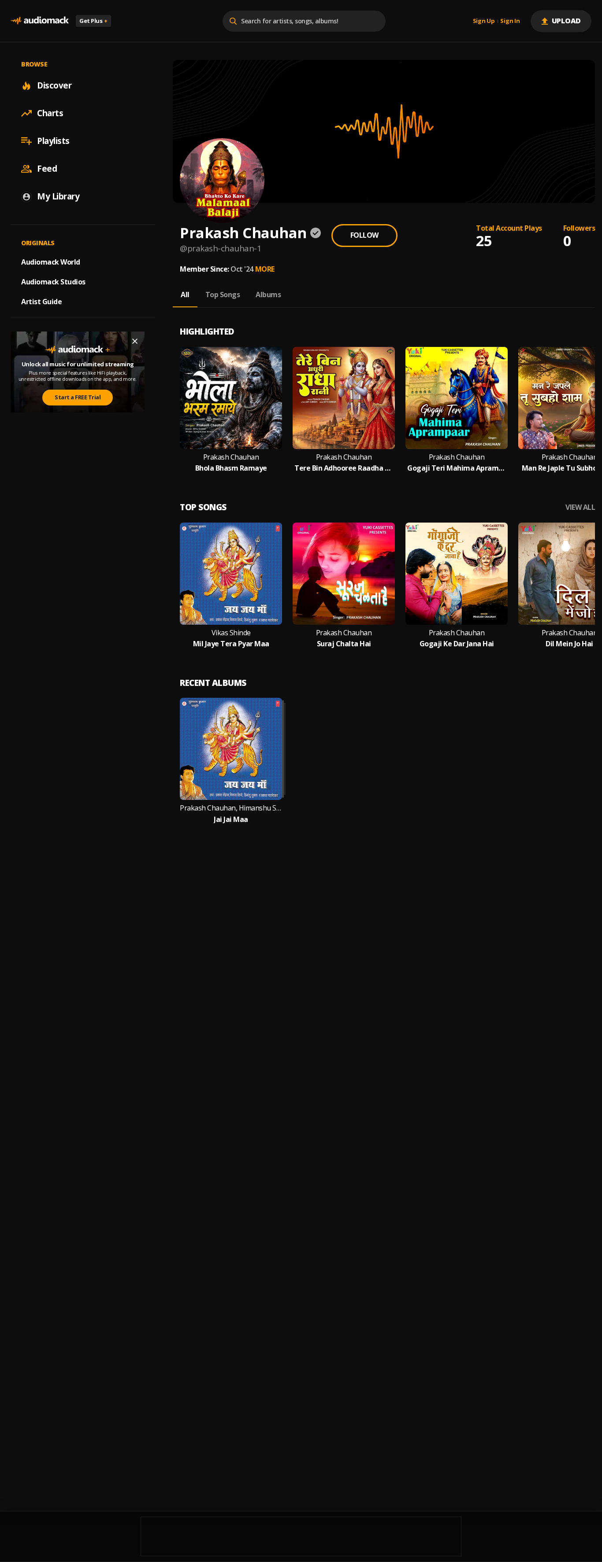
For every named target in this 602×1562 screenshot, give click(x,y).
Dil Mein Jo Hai (569, 643)
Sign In (510, 21)
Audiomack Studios (53, 282)
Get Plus (93, 21)
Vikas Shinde (231, 632)
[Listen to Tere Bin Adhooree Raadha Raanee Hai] (344, 398)
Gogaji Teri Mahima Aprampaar (456, 468)
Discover (54, 85)
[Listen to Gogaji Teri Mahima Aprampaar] (456, 398)
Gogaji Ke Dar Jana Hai (457, 643)
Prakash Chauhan (231, 457)
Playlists (53, 141)
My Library (58, 196)
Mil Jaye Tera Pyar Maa (231, 643)
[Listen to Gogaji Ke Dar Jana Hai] (456, 574)
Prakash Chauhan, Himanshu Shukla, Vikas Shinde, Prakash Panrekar (231, 808)
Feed (47, 168)
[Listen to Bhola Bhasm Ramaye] (231, 398)
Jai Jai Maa (231, 819)
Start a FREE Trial (77, 397)
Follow (364, 235)
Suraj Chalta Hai (344, 643)
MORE (265, 269)
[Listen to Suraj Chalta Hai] (344, 574)
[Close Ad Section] (134, 341)
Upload (566, 21)
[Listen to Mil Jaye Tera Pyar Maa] (231, 574)
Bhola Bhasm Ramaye (231, 468)
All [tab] (185, 294)
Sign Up (484, 21)
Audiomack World (50, 262)
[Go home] (40, 21)
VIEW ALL (580, 507)
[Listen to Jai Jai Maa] (231, 749)
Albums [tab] (268, 294)
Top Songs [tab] (222, 294)
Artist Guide (41, 301)
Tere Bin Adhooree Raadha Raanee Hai (343, 468)
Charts (50, 113)
